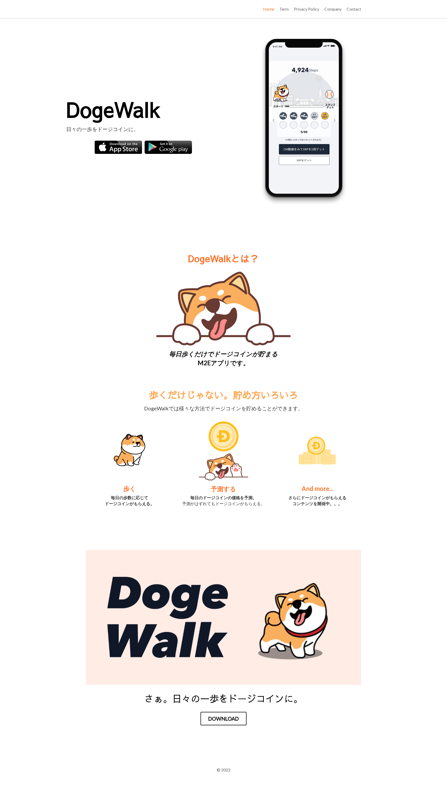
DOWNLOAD (223, 706)
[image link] (118, 146)
